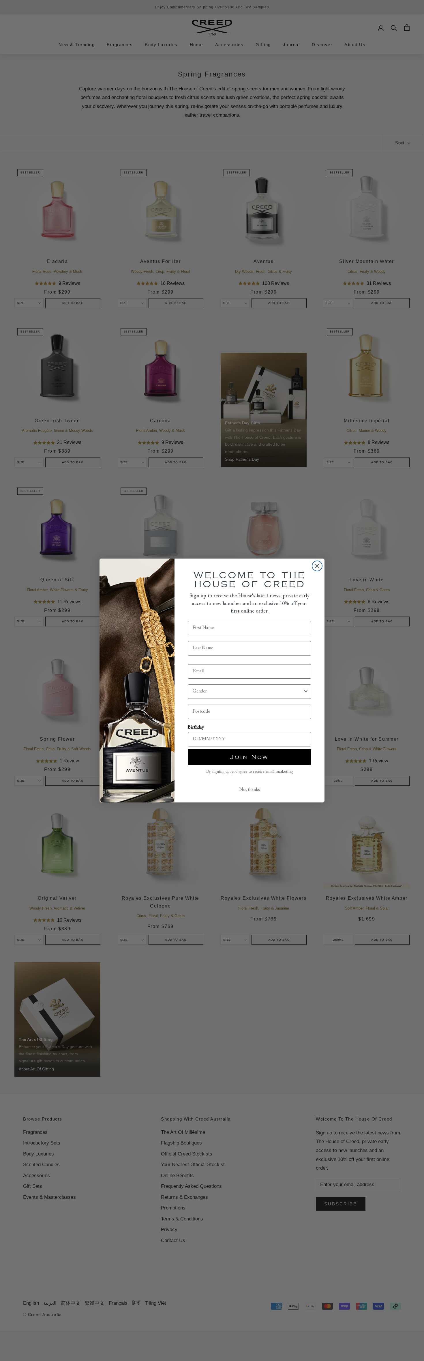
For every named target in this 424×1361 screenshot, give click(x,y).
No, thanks (249, 789)
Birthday (196, 727)
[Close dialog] (317, 566)
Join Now (249, 757)
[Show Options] (306, 692)
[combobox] (248, 692)
